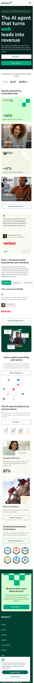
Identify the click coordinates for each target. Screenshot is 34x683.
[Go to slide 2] (8, 251)
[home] (6, 3)
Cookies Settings (15, 676)
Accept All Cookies (15, 672)
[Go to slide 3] (9, 251)
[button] (29, 3)
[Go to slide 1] (5, 251)
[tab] (6, 283)
